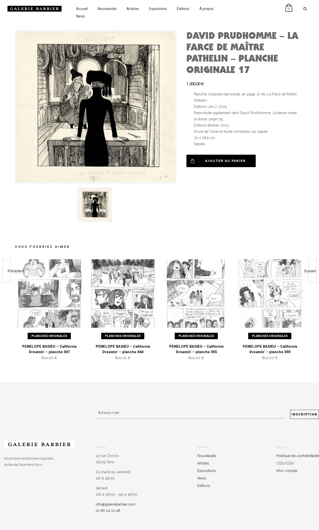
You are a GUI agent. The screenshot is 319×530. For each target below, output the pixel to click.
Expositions (158, 9)
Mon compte (286, 471)
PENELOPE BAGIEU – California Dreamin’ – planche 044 (123, 349)
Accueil (82, 9)
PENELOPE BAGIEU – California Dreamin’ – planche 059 (270, 349)
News (80, 16)
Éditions (183, 9)
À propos (206, 9)
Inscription (304, 414)
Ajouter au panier (225, 161)
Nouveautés (107, 9)
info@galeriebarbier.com (115, 504)
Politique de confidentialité (297, 456)
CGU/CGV (285, 463)
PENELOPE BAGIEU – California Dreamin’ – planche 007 (49, 349)
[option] (96, 204)
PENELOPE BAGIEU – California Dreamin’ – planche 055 (196, 349)
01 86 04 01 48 (108, 511)
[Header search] (305, 9)
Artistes (133, 9)
